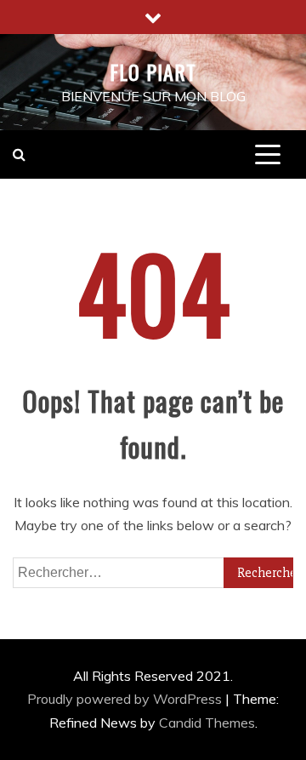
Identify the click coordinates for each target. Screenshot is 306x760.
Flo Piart (153, 71)
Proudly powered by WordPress (126, 698)
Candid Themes (207, 722)
